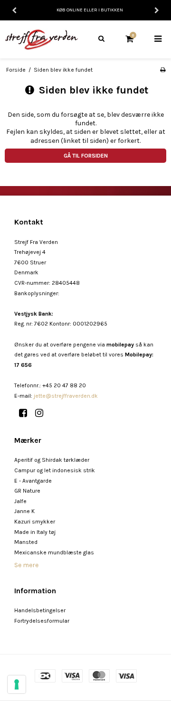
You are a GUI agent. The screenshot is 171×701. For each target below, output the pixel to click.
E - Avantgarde (33, 480)
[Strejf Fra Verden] (43, 39)
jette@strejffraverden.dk (66, 396)
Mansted (26, 542)
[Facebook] (26, 413)
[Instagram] (42, 413)
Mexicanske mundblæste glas (54, 552)
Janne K (24, 511)
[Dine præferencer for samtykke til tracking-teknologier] (17, 684)
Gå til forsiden (86, 155)
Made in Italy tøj (35, 532)
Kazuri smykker (34, 521)
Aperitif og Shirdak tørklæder (51, 460)
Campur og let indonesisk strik (54, 470)
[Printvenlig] (162, 69)
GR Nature (27, 490)
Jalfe (20, 501)
